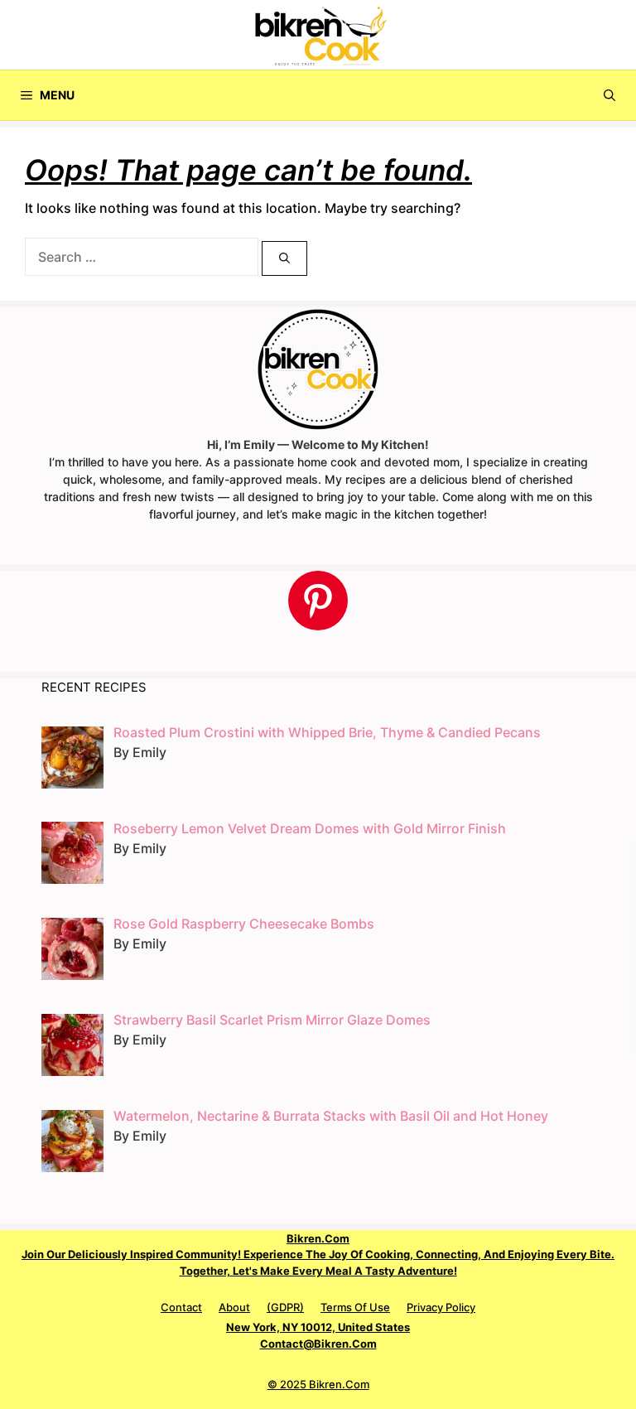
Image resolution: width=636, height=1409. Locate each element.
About (234, 1307)
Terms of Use (355, 1307)
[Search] (284, 258)
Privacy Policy (441, 1307)
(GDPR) (285, 1307)
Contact (181, 1307)
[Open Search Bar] (609, 95)
